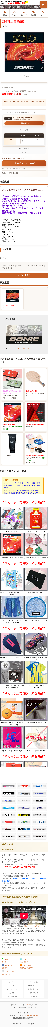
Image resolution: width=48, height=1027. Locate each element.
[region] (24, 139)
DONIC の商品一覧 (23, 348)
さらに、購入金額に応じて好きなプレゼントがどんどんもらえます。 (24, 102)
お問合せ (34, 996)
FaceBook (7, 967)
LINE (5, 960)
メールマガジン (9, 973)
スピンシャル (12, 427)
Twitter (24, 960)
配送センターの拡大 (31, 926)
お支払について (12, 989)
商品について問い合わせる (10, 173)
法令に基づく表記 (34, 989)
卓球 (28, 1005)
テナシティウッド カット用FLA (35, 393)
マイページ (12, 982)
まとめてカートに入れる (24, 163)
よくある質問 (12, 996)
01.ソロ (8, 306)
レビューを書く (24, 275)
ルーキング (35, 426)
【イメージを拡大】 (24, 76)
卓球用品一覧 (34, 993)
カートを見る (34, 982)
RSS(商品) (26, 967)
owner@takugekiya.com (32, 1015)
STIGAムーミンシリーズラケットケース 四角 (12, 394)
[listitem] (5, 13)
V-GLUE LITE (7, 455)
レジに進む (12, 985)
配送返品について (34, 985)
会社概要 (12, 993)
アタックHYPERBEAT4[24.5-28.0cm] (35, 459)
